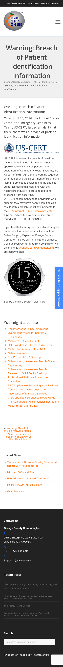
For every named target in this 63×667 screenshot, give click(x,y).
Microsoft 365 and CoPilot (23, 341)
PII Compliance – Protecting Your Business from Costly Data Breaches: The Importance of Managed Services (33, 389)
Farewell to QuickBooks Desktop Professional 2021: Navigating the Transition (28, 377)
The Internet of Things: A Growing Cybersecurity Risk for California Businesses (28, 333)
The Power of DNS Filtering (24, 357)
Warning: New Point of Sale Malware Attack (17, 429)
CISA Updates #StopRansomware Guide (31, 397)
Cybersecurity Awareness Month (27, 369)
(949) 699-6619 (18, 3)
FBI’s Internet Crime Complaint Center (30, 211)
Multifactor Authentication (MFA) (27, 349)
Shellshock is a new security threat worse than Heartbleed (19, 437)
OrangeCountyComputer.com (36, 247)
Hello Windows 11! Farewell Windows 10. (32, 345)
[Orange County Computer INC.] (14, 30)
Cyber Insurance (18, 353)
